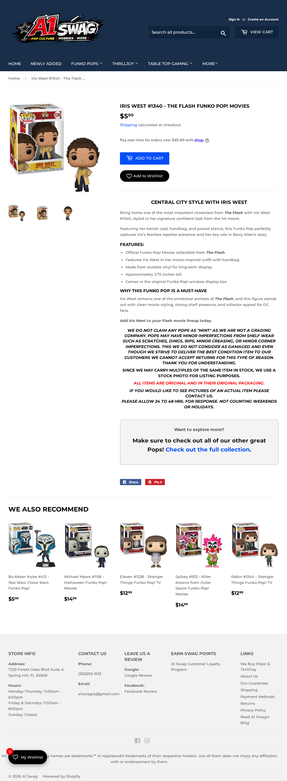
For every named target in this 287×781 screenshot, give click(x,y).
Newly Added (48, 63)
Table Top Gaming (172, 63)
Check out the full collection (208, 449)
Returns (247, 703)
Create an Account (263, 19)
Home (16, 63)
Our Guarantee (254, 683)
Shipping (128, 125)
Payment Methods (257, 696)
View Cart (261, 31)
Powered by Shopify (61, 776)
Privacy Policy (253, 710)
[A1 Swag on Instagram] (147, 741)
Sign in (235, 19)
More (208, 63)
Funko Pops (89, 63)
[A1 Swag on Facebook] (137, 741)
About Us (249, 676)
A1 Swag (30, 776)
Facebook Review (140, 691)
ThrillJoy (127, 63)
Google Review (138, 675)
